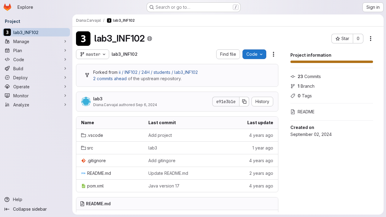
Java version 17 (163, 185)
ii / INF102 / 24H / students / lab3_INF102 (158, 72)
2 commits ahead (110, 78)
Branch (306, 86)
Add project (160, 135)
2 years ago (261, 173)
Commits (309, 76)
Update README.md (168, 173)
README (306, 111)
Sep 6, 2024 (146, 104)
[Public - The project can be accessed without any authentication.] (149, 38)
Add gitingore (162, 160)
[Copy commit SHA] (244, 101)
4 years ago (261, 135)
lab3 (98, 98)
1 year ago (262, 147)
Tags (305, 95)
